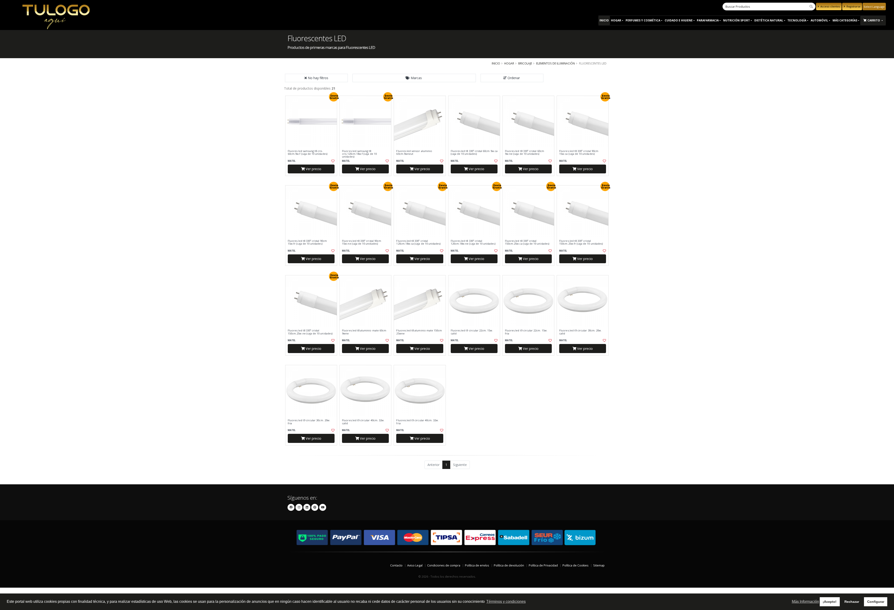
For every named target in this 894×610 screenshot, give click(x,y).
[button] (414, 78)
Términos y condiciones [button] (506, 601)
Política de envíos (477, 565)
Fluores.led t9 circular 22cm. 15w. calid (472, 332)
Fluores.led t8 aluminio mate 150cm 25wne (419, 332)
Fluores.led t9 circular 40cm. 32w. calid (363, 422)
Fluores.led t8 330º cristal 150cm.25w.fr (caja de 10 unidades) (581, 242)
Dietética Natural (768, 20)
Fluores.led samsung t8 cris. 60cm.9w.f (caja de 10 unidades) (307, 152)
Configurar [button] (875, 601)
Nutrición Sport (736, 20)
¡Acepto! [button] (829, 601)
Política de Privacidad (543, 565)
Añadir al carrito (312, 180)
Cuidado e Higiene (679, 20)
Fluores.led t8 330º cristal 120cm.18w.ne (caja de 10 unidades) (473, 242)
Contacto (396, 565)
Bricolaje (525, 63)
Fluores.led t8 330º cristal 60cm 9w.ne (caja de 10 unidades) (524, 152)
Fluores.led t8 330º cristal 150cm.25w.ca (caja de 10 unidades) (527, 242)
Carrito (874, 20)
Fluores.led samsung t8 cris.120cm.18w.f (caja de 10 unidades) (359, 154)
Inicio (604, 20)
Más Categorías (845, 20)
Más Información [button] (805, 601)
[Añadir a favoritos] (332, 161)
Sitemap (599, 565)
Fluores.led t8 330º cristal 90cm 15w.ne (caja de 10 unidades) (361, 242)
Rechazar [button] (851, 601)
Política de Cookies (575, 565)
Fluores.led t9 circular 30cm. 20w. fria (309, 422)
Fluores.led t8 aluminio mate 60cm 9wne (364, 332)
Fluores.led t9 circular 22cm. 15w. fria (526, 332)
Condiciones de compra (443, 565)
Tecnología (796, 20)
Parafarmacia (708, 20)
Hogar (616, 20)
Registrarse (853, 6)
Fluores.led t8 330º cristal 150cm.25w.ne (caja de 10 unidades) (310, 332)
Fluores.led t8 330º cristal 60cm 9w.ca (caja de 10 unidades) (474, 152)
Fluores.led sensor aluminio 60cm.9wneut (414, 152)
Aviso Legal (415, 565)
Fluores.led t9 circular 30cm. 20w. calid (580, 332)
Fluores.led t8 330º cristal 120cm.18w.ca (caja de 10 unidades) (418, 242)
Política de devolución (509, 565)
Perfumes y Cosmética (643, 20)
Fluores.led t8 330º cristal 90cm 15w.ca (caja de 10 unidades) (578, 152)
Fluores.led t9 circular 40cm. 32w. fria (417, 422)
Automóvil (819, 20)
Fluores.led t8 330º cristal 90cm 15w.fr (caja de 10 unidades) (307, 242)
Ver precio (313, 169)
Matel (291, 160)
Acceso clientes (830, 6)
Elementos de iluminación (555, 63)
